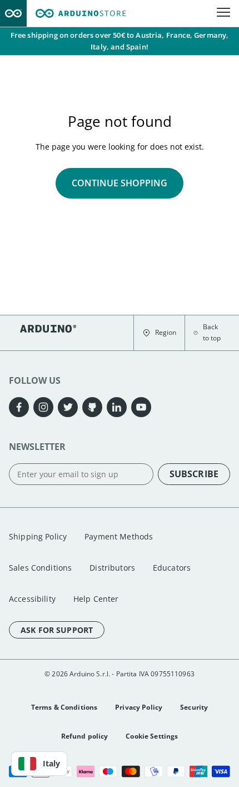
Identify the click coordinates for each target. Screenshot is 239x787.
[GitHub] (92, 407)
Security (194, 707)
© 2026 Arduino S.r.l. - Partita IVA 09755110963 (119, 674)
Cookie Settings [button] (152, 736)
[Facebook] (19, 407)
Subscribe (194, 474)
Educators (172, 567)
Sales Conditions (40, 567)
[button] (159, 332)
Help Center (96, 598)
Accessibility (32, 598)
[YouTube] (141, 407)
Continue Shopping (119, 183)
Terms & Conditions (64, 707)
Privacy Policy (138, 707)
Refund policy (84, 736)
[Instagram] (43, 407)
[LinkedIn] (117, 407)
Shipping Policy (38, 536)
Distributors (112, 567)
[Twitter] (68, 407)
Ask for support (57, 630)
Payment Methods (118, 536)
